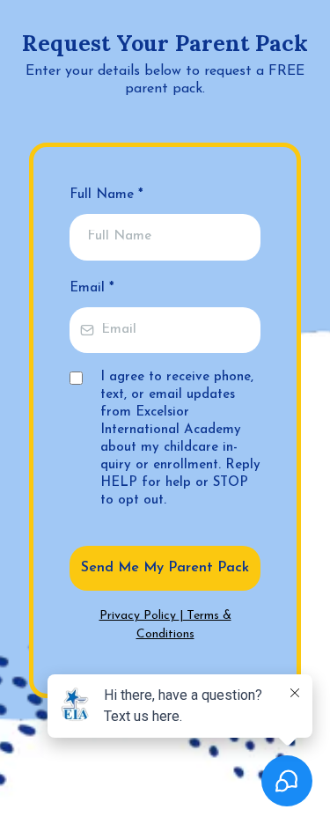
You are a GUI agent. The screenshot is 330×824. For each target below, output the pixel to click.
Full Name (106, 195)
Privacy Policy (139, 615)
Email (92, 288)
